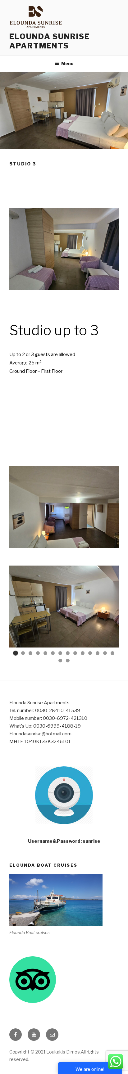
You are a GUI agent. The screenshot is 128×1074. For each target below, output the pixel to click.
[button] (15, 653)
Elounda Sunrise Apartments (49, 41)
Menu (67, 63)
